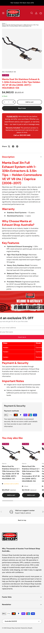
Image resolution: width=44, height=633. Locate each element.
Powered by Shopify (26, 628)
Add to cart (29, 102)
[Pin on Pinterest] (17, 146)
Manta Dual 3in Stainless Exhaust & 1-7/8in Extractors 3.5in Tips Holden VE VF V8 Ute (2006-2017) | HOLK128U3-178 (11, 472)
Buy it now (22, 108)
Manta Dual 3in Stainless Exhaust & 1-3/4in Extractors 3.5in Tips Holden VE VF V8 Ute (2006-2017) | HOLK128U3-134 (20, 25)
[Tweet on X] (9, 146)
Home (3, 23)
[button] (40, 13)
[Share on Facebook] (13, 146)
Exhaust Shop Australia (13, 628)
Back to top (22, 520)
